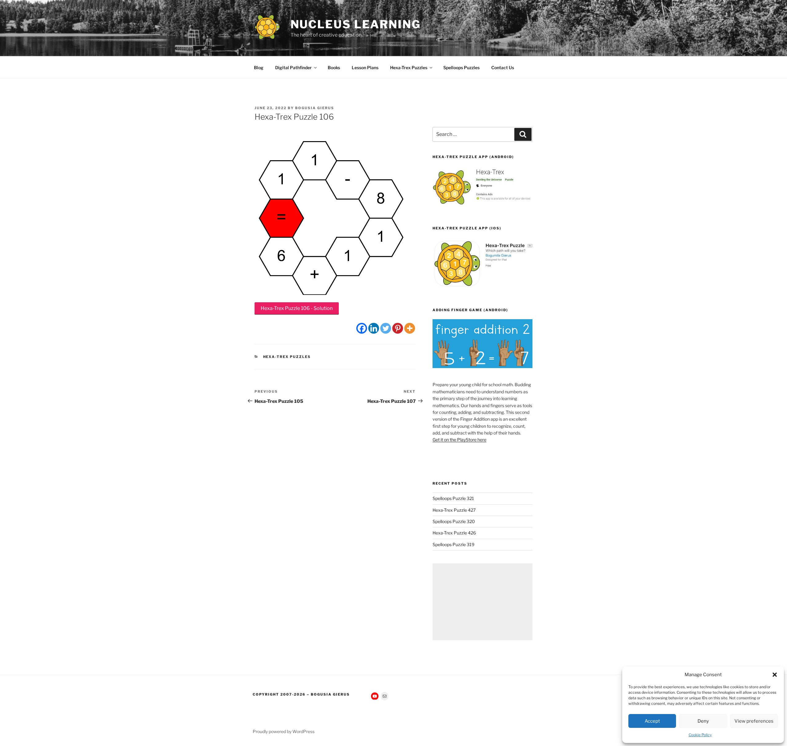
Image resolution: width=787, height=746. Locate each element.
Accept (652, 721)
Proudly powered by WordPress (283, 731)
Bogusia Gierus (314, 108)
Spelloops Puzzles (461, 67)
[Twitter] (385, 328)
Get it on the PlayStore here (459, 439)
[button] (775, 675)
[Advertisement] (482, 601)
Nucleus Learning (356, 24)
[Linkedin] (373, 328)
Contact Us (502, 67)
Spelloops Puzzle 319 (453, 544)
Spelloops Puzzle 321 (453, 498)
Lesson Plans (365, 67)
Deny (703, 721)
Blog (258, 67)
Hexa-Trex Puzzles (408, 67)
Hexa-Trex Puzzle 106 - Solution (297, 308)
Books (334, 67)
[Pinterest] (397, 328)
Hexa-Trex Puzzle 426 (454, 532)
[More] (409, 328)
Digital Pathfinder (293, 67)
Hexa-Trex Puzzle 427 (454, 510)
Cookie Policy (700, 734)
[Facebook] (361, 328)
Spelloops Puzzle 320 (454, 521)
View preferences (753, 721)
